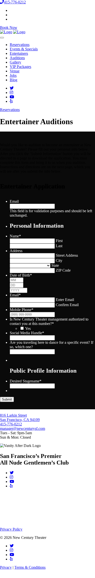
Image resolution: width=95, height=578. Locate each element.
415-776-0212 (15, 2)
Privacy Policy (11, 529)
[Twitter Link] (12, 88)
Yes (28, 328)
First (59, 241)
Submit (7, 399)
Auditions (17, 58)
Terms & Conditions (30, 567)
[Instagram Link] (11, 92)
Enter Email (65, 300)
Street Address (67, 255)
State (55, 265)
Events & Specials (24, 49)
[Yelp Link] (11, 101)
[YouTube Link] (12, 97)
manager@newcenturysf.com (22, 428)
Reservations (19, 45)
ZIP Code (63, 270)
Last (59, 246)
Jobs (13, 75)
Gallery (15, 62)
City (59, 260)
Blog (13, 80)
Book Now (8, 27)
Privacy (6, 567)
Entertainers (19, 53)
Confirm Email (67, 305)
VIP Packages (20, 67)
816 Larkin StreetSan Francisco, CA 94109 (20, 417)
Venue (14, 71)
